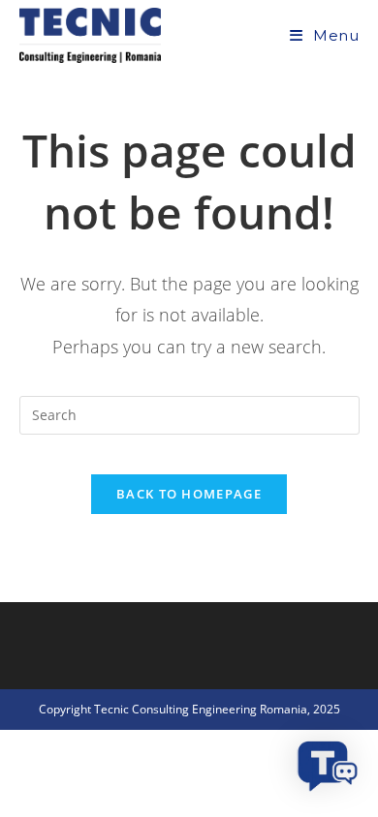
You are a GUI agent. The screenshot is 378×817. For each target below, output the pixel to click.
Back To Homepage (189, 493)
